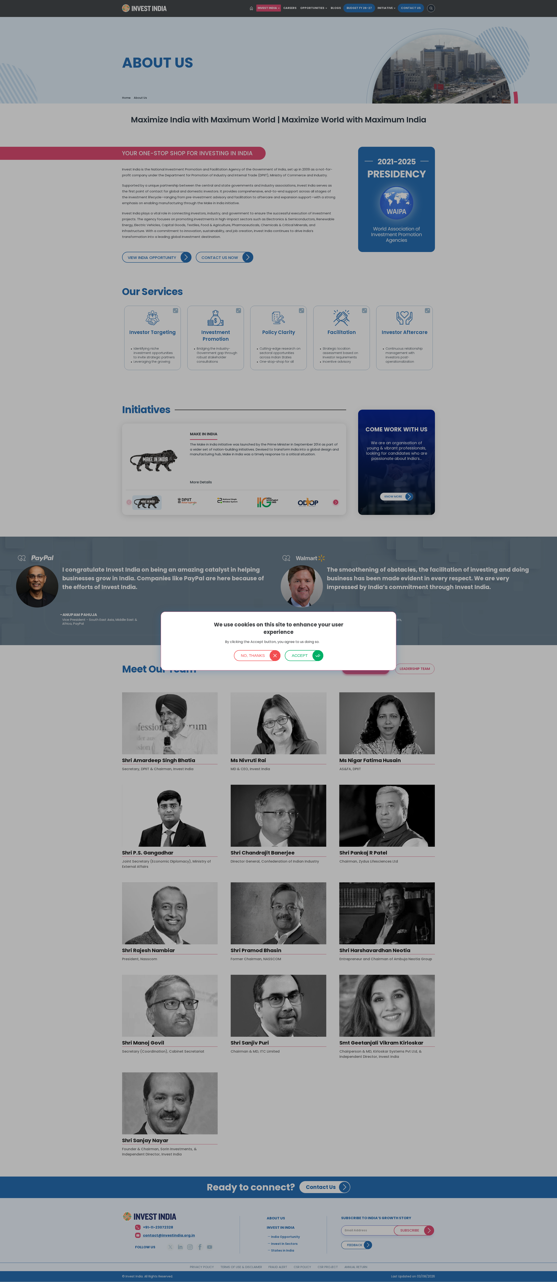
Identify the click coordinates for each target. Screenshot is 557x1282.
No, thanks (253, 655)
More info (326, 642)
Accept (300, 655)
